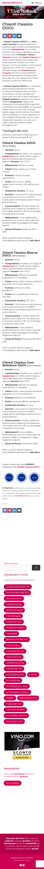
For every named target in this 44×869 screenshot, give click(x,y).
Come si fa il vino (13, 657)
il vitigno (10, 698)
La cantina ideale (14, 598)
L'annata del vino (14, 669)
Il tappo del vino (13, 704)
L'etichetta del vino (15, 651)
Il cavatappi (11, 633)
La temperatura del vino (17, 592)
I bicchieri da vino (14, 604)
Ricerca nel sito (11, 563)
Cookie (22, 860)
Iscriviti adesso (12, 783)
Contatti (16, 860)
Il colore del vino (14, 622)
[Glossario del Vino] (12, 3)
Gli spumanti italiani (15, 628)
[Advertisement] (22, 538)
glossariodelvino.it (18, 858)
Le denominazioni (14, 610)
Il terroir (33, 674)
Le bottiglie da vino (15, 674)
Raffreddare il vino (28, 698)
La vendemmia (13, 680)
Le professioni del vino (16, 715)
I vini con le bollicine (15, 710)
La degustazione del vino (17, 587)
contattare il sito (21, 496)
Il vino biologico (13, 616)
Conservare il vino (14, 721)
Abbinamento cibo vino (17, 639)
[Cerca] (36, 567)
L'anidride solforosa (15, 663)
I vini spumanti (13, 645)
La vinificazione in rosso (16, 686)
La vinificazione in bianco (17, 692)
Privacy (27, 860)
